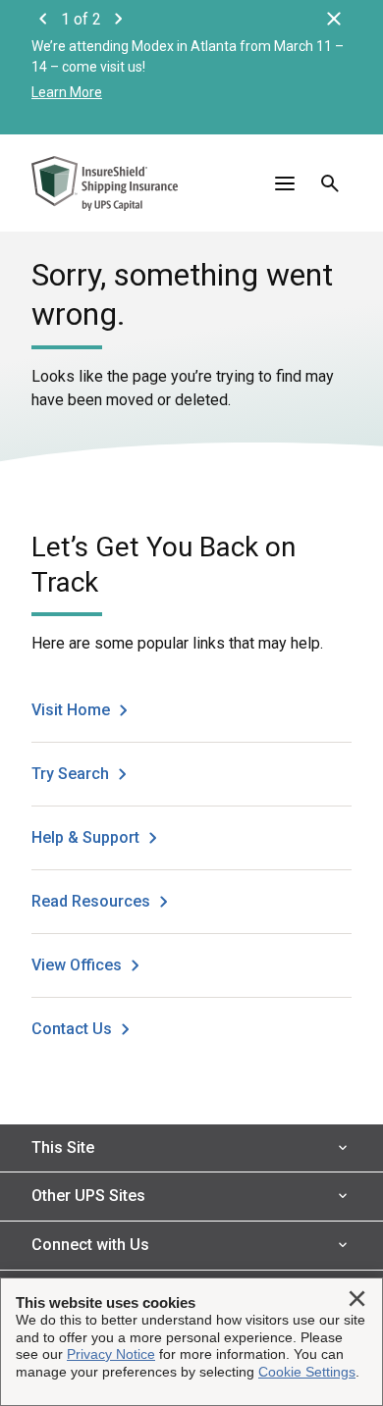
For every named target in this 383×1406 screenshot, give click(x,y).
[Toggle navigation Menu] (284, 183)
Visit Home (70, 710)
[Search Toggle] (330, 183)
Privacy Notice (111, 1354)
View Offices (76, 965)
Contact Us (71, 1028)
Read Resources (90, 901)
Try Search (70, 773)
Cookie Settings (307, 1372)
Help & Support (85, 837)
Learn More (66, 92)
